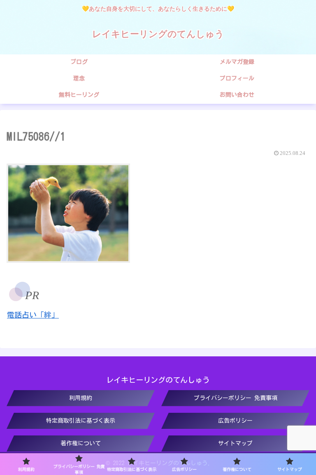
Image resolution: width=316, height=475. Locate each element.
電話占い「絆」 (33, 314)
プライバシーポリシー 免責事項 (235, 398)
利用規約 (80, 398)
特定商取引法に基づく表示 (80, 421)
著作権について (80, 443)
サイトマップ (235, 443)
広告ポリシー (235, 421)
